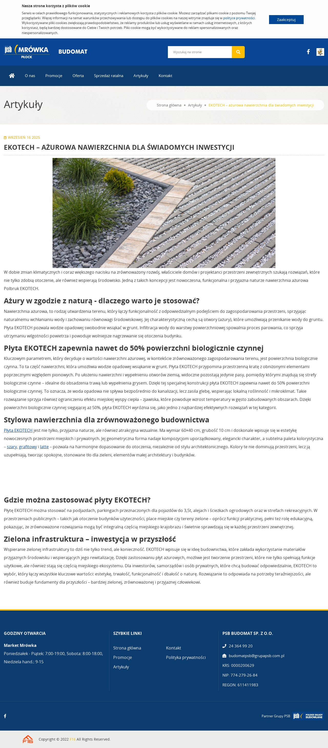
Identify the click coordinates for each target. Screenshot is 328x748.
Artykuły (141, 75)
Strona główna (169, 105)
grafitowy (28, 447)
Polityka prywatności (186, 657)
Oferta (78, 75)
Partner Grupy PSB (276, 716)
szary (12, 447)
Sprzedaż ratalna (108, 75)
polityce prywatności (239, 18)
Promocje (53, 75)
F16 (73, 739)
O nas (30, 75)
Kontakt (165, 75)
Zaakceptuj (286, 19)
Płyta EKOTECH (18, 430)
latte (44, 447)
